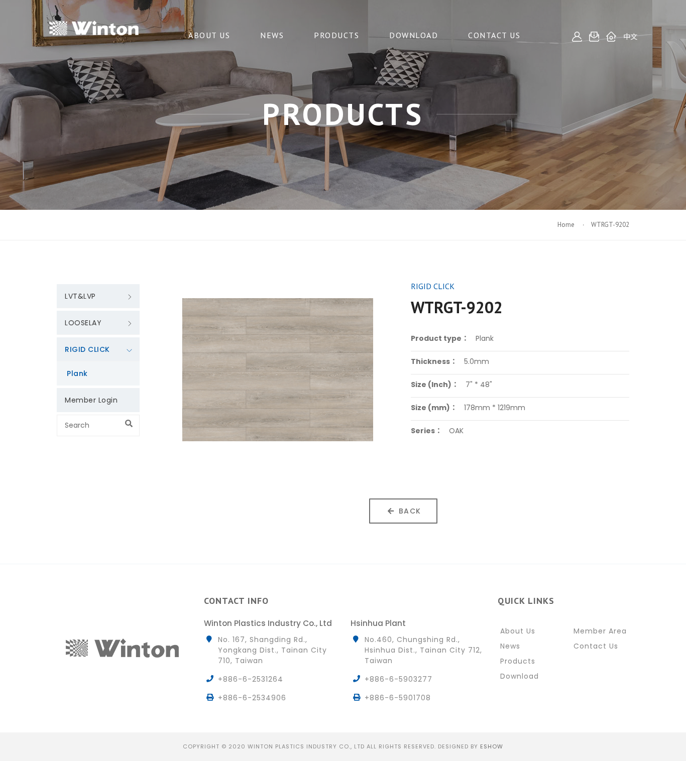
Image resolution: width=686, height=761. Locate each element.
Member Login (91, 400)
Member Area (600, 631)
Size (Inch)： (435, 384)
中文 (630, 37)
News (272, 35)
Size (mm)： (434, 408)
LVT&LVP (80, 296)
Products (336, 35)
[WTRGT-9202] (277, 369)
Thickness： (434, 361)
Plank (77, 373)
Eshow (491, 746)
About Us (209, 35)
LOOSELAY (83, 323)
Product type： (440, 338)
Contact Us (494, 35)
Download (413, 35)
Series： (426, 431)
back (410, 511)
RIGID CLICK (87, 349)
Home (566, 224)
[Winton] (94, 25)
